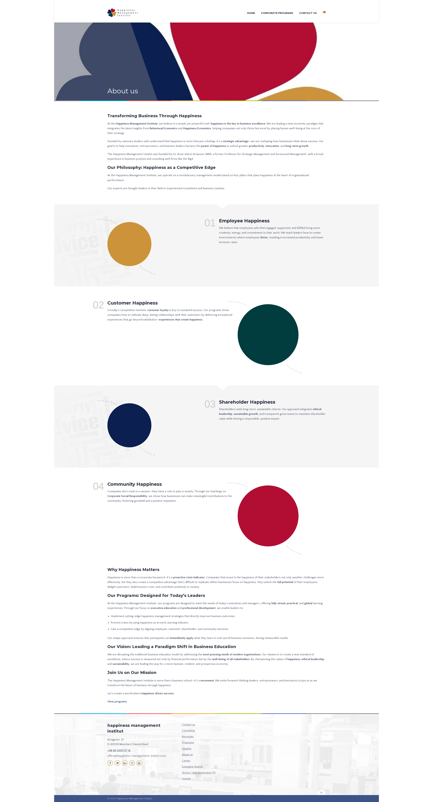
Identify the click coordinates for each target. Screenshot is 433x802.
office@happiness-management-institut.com (136, 756)
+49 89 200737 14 (118, 751)
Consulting (188, 730)
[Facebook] (110, 763)
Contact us (308, 13)
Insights (186, 748)
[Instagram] (132, 763)
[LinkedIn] (125, 763)
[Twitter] (117, 763)
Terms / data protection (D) (199, 772)
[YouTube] (139, 763)
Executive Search (192, 766)
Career (186, 760)
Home (251, 13)
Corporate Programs (277, 13)
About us (187, 754)
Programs (188, 742)
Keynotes (188, 736)
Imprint (186, 778)
